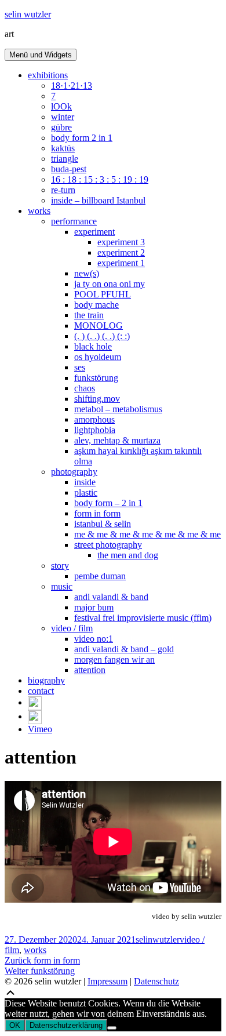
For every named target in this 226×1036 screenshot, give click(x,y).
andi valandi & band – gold (124, 649)
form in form (97, 513)
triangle (64, 158)
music (61, 586)
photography (74, 472)
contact (41, 691)
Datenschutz (156, 981)
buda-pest (68, 169)
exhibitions (48, 75)
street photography (108, 545)
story (60, 565)
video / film (72, 628)
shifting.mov (97, 399)
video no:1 (93, 639)
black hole (93, 346)
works (39, 211)
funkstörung (96, 378)
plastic (85, 492)
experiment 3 (121, 242)
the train (89, 315)
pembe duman (100, 576)
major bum (94, 607)
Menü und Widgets (40, 54)
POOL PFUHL (102, 294)
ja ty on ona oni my (109, 284)
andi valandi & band (111, 597)
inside (85, 482)
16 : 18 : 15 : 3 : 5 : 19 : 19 (99, 179)
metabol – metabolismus (118, 409)
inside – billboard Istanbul (98, 200)
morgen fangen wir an (114, 659)
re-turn (63, 190)
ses (79, 367)
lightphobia (94, 430)
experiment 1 (121, 263)
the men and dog (127, 555)
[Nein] (111, 1028)
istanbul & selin (102, 524)
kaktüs (63, 148)
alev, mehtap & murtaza (117, 440)
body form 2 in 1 (81, 138)
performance (74, 221)
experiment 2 (121, 252)
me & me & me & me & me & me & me (147, 534)
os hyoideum (97, 357)
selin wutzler (28, 14)
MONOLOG (98, 325)
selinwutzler (158, 939)
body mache (96, 305)
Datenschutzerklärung (66, 1025)
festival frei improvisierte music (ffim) (143, 618)
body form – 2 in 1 (108, 503)
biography (46, 680)
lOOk (61, 106)
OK (14, 1025)
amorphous (94, 419)
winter (62, 117)
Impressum (107, 981)
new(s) (86, 273)
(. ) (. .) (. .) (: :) (102, 336)
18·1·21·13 (71, 85)
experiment (94, 232)
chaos (84, 388)
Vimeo (40, 729)
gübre (61, 127)
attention (89, 670)
